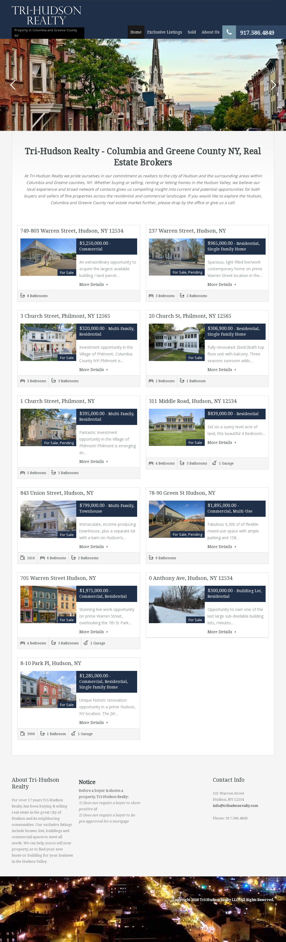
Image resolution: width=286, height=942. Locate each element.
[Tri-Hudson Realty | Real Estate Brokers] (47, 18)
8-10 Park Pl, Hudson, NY (50, 663)
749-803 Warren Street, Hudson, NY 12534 (71, 231)
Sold (192, 32)
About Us (211, 32)
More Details (92, 284)
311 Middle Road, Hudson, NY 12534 (193, 401)
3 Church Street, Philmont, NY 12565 (65, 316)
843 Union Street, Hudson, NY (57, 493)
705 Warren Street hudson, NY (58, 578)
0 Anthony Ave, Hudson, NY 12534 (190, 578)
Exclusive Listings (164, 32)
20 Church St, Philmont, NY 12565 (190, 316)
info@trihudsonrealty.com (235, 806)
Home (136, 32)
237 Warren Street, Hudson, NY (187, 231)
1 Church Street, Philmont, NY (57, 401)
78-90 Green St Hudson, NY (182, 493)
